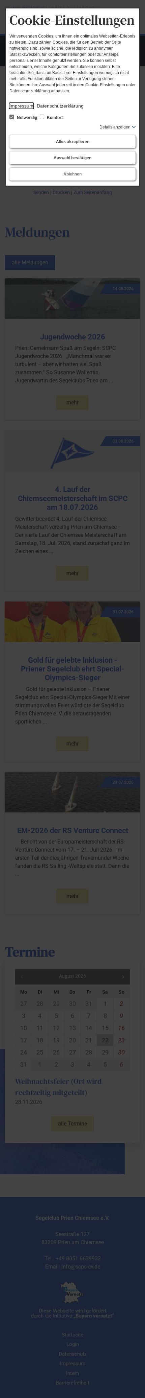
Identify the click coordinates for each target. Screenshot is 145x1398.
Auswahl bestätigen (72, 158)
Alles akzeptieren (72, 141)
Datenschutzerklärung (60, 106)
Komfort (54, 117)
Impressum (21, 106)
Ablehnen (72, 174)
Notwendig (27, 117)
